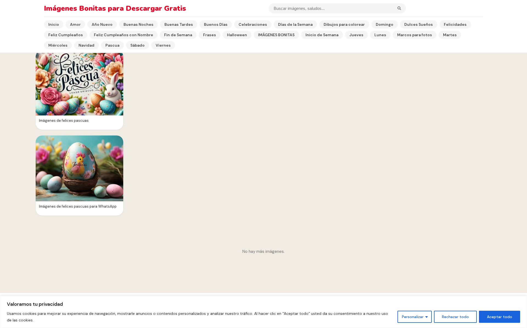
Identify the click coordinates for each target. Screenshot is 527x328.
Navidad (86, 45)
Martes (450, 34)
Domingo (384, 24)
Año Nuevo (102, 24)
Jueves (356, 34)
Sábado (137, 45)
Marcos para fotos (414, 34)
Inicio (53, 24)
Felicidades (455, 24)
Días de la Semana (295, 24)
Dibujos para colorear (344, 24)
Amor (75, 24)
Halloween (237, 34)
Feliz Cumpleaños (65, 34)
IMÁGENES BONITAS (276, 34)
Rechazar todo (455, 316)
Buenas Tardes (178, 24)
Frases (209, 34)
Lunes (380, 34)
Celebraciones (253, 24)
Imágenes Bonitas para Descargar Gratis (115, 8)
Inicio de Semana (321, 34)
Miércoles (58, 45)
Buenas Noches (138, 24)
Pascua (112, 45)
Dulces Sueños (418, 24)
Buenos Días (216, 24)
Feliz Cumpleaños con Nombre (123, 34)
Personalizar (413, 316)
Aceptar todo (499, 316)
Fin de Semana (178, 34)
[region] (263, 312)
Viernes (163, 45)
